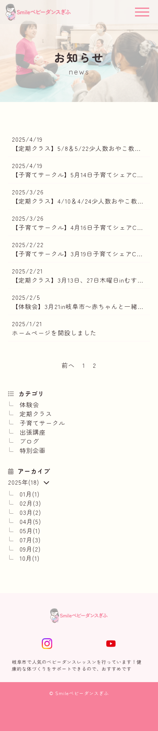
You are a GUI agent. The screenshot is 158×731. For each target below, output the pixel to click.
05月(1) (30, 530)
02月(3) (30, 503)
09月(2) (30, 548)
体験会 (29, 404)
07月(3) (30, 539)
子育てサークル (42, 422)
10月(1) (30, 558)
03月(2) (30, 512)
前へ (68, 365)
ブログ (29, 441)
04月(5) (30, 521)
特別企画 (33, 450)
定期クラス (36, 413)
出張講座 (33, 432)
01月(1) (30, 493)
